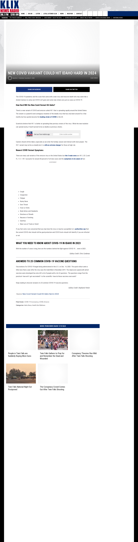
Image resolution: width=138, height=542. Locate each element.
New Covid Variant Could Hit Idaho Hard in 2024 (41, 294)
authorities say (80, 229)
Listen (38, 13)
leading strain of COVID (48, 117)
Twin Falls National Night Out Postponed (20, 388)
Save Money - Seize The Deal (53, 18)
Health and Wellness (38, 305)
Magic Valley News (86, 18)
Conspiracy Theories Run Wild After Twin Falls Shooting (84, 354)
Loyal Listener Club (50, 13)
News (62, 13)
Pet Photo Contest (16, 18)
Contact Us (80, 13)
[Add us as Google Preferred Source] (90, 13)
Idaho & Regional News (103, 18)
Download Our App (71, 18)
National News (118, 18)
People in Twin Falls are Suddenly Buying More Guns (19, 354)
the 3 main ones (71, 156)
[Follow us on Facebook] (95, 13)
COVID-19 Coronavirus (31, 302)
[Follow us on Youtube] (105, 13)
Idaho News (28, 305)
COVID (41, 302)
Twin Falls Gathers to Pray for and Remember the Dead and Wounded (52, 356)
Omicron (46, 302)
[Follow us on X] (100, 13)
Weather (70, 13)
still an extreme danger (52, 145)
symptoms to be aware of (73, 159)
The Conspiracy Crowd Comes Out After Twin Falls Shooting (52, 388)
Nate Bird (15, 78)
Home (23, 13)
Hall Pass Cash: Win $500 (33, 18)
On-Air (30, 13)
